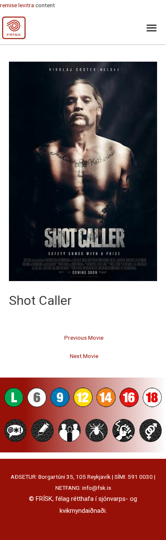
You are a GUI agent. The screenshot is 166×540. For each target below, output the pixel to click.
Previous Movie (83, 337)
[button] (151, 27)
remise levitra (17, 5)
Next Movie (84, 355)
